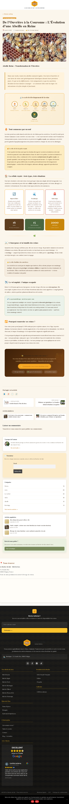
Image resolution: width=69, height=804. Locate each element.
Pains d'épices (6, 706)
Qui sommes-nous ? (8, 725)
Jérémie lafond (34, 30)
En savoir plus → (15, 448)
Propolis (39, 682)
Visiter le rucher (7, 729)
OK (32, 801)
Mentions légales (41, 792)
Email (15, 463)
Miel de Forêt (6, 682)
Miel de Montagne (7, 685)
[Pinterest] (37, 663)
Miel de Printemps (7, 696)
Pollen (38, 678)
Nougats (4, 710)
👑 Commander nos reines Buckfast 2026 (34, 366)
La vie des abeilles (9, 18)
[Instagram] (28, 663)
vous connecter (16, 429)
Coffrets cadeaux (42, 692)
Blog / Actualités (7, 736)
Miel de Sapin (6, 678)
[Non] (67, 799)
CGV (49, 792)
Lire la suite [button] (8, 778)
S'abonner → (8, 630)
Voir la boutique (10, 548)
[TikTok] (41, 663)
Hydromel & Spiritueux (9, 713)
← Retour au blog (8, 14)
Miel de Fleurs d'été (8, 693)
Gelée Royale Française (43, 675)
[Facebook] (32, 663)
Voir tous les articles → (11, 509)
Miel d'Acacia (6, 675)
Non (37, 801)
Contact (4, 732)
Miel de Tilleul (6, 689)
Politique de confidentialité (60, 792)
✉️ (12, 394)
